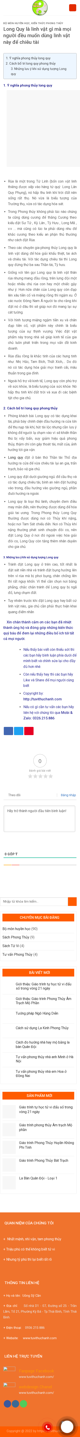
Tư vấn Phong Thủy (17, 954)
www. (27, 1338)
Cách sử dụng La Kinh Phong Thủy (42, 1028)
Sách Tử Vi (10, 946)
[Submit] (72, 901)
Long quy (15, 457)
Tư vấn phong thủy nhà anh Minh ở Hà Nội (44, 1059)
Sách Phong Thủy (15, 937)
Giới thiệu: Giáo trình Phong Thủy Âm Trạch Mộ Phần (43, 1001)
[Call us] (23, 1404)
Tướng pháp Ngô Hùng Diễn (37, 1013)
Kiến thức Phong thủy (47, 23)
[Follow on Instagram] (15, 1404)
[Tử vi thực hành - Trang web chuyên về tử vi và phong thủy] (40, 7)
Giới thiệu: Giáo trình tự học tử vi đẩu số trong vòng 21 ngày (43, 986)
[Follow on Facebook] (7, 1404)
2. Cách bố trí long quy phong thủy (31, 63)
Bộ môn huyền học (16, 23)
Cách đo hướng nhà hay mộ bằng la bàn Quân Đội (43, 1044)
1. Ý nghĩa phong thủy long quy (28, 58)
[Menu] (6, 7)
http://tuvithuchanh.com (42, 699)
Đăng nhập (68, 795)
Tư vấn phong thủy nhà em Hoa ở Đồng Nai (41, 1073)
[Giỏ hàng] (72, 8)
